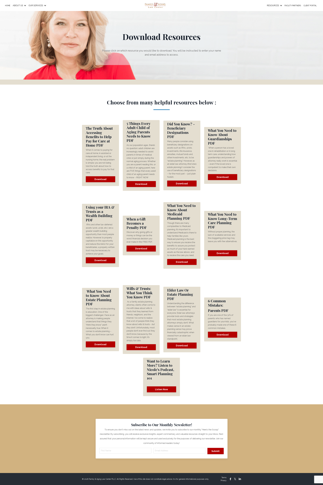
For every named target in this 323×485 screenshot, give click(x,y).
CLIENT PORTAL (310, 6)
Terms (223, 478)
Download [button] (100, 179)
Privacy (223, 480)
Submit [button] (215, 451)
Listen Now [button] (161, 389)
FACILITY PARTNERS (293, 6)
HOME (7, 6)
